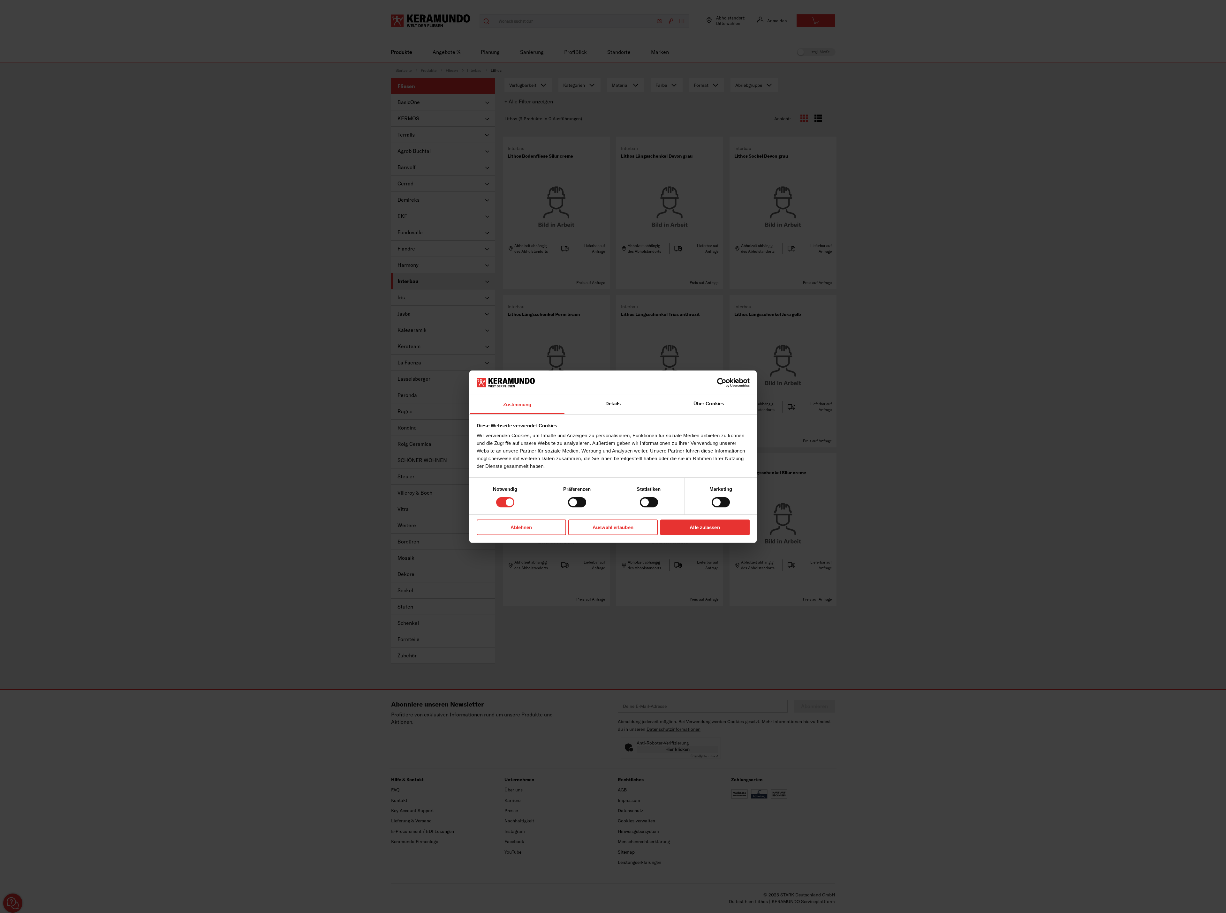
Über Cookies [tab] (708, 403)
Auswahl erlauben (613, 527)
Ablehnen (521, 527)
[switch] (577, 502)
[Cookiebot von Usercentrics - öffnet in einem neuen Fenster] (722, 382)
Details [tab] (613, 403)
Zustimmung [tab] (517, 404)
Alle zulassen (705, 527)
